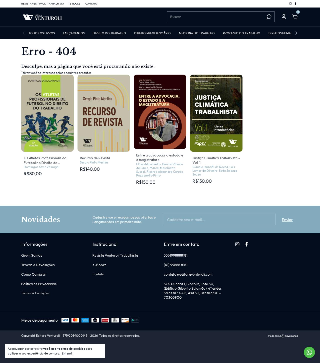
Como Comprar (33, 274)
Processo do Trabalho (241, 33)
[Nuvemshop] (283, 336)
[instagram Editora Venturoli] (290, 3)
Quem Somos (31, 255)
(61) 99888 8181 (176, 265)
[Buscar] (268, 17)
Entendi (67, 353)
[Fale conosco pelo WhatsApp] (309, 352)
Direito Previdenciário (152, 33)
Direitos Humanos (282, 33)
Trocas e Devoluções (38, 265)
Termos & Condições (35, 293)
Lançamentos (73, 33)
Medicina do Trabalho (197, 33)
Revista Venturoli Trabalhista (42, 3)
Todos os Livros (42, 33)
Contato (91, 3)
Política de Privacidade (39, 284)
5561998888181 (176, 255)
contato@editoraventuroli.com (188, 274)
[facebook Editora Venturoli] (295, 3)
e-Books (75, 3)
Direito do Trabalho (109, 33)
